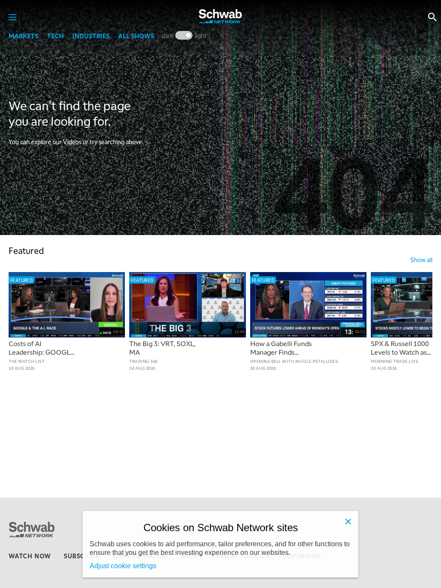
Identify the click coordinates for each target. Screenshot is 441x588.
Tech (55, 36)
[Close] (348, 521)
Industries (90, 36)
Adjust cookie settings (123, 565)
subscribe (81, 556)
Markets (23, 36)
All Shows (136, 36)
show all (421, 259)
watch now (30, 556)
